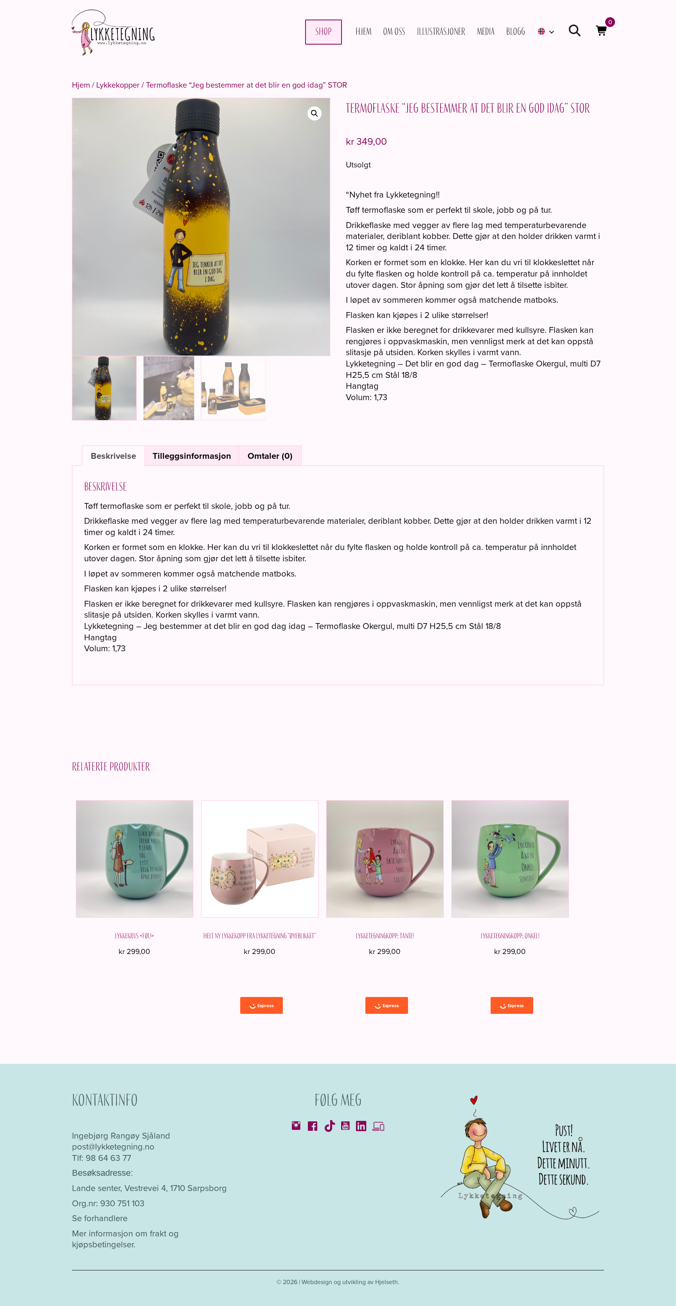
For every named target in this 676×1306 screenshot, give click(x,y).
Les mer (134, 913)
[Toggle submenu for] (551, 31)
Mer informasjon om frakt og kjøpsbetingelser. (125, 1239)
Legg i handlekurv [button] (259, 915)
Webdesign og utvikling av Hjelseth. (350, 1281)
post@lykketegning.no (113, 1146)
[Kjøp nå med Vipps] (261, 1005)
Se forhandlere (100, 1218)
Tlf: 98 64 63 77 (101, 1158)
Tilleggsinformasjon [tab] (192, 455)
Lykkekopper (118, 85)
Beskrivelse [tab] (113, 455)
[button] (574, 31)
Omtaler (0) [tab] (270, 455)
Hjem (81, 85)
